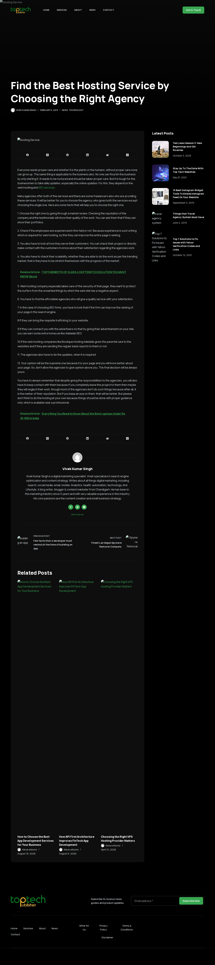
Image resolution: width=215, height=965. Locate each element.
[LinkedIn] (88, 155)
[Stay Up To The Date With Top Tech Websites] (160, 173)
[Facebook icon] (70, 507)
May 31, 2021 (180, 177)
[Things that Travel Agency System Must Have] (160, 218)
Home (46, 10)
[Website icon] (77, 507)
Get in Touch (193, 10)
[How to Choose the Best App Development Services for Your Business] (35, 705)
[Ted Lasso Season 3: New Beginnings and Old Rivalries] (160, 149)
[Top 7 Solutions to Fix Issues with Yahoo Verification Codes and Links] (160, 247)
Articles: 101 (77, 514)
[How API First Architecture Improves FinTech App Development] (77, 705)
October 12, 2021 (182, 255)
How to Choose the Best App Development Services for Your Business (35, 841)
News (92, 10)
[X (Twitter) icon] (84, 507)
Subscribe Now (191, 900)
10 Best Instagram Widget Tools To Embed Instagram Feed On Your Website (188, 194)
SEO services (46, 187)
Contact (108, 10)
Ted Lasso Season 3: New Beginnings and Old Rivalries (187, 146)
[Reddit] (108, 155)
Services (62, 10)
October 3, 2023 (182, 155)
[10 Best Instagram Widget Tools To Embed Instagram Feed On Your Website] (160, 196)
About (78, 10)
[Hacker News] (128, 155)
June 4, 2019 (180, 222)
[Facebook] (28, 155)
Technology (76, 110)
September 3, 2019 (183, 202)
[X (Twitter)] (48, 155)
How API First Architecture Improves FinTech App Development (76, 841)
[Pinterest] (68, 155)
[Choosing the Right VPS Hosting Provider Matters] (119, 705)
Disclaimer (107, 937)
